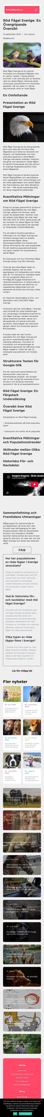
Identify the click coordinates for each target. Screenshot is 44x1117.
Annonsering (22, 1097)
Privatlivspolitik (25, 1114)
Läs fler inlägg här (22, 670)
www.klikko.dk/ (24, 1085)
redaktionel (8, 38)
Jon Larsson (29, 34)
